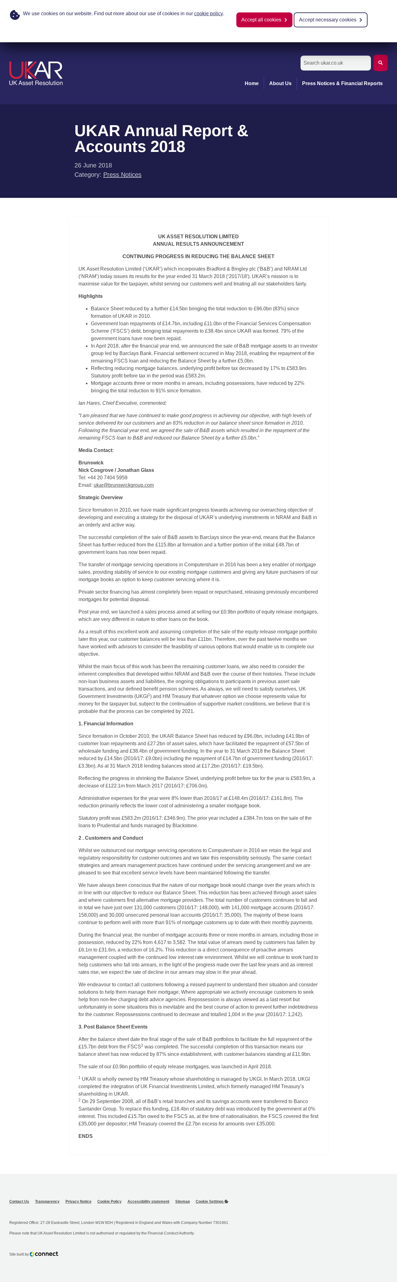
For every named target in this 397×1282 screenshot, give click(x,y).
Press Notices (122, 174)
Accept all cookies (261, 19)
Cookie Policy (109, 1201)
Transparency (47, 1201)
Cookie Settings (210, 1201)
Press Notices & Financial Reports (342, 83)
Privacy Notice (78, 1201)
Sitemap (182, 1201)
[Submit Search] (380, 63)
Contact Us (19, 1201)
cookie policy (208, 13)
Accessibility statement (148, 1201)
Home (252, 83)
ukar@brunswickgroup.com (124, 485)
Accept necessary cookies (327, 19)
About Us (280, 83)
